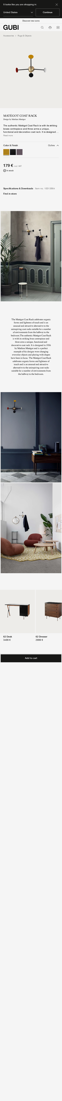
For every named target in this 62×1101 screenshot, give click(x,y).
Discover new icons (31, 21)
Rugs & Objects (24, 36)
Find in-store (10, 193)
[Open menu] (58, 27)
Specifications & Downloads (18, 188)
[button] (50, 27)
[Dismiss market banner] (57, 5)
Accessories (8, 36)
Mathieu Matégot (19, 119)
